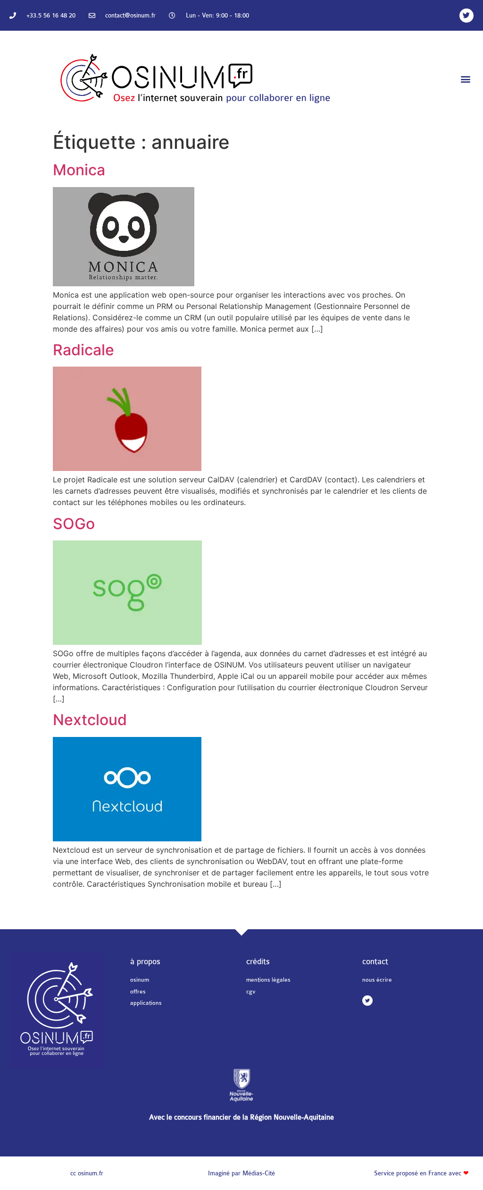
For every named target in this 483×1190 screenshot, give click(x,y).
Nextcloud (90, 720)
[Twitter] (466, 16)
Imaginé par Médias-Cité (241, 1173)
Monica (79, 170)
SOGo (74, 523)
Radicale (83, 350)
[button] (466, 79)
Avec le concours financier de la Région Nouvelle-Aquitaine (241, 1117)
